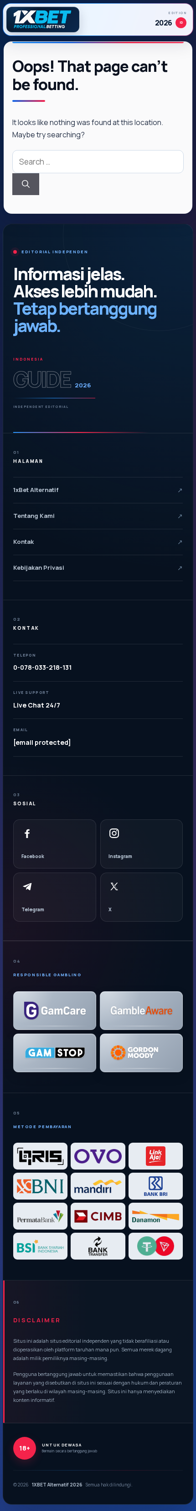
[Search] (25, 184)
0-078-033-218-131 (42, 667)
